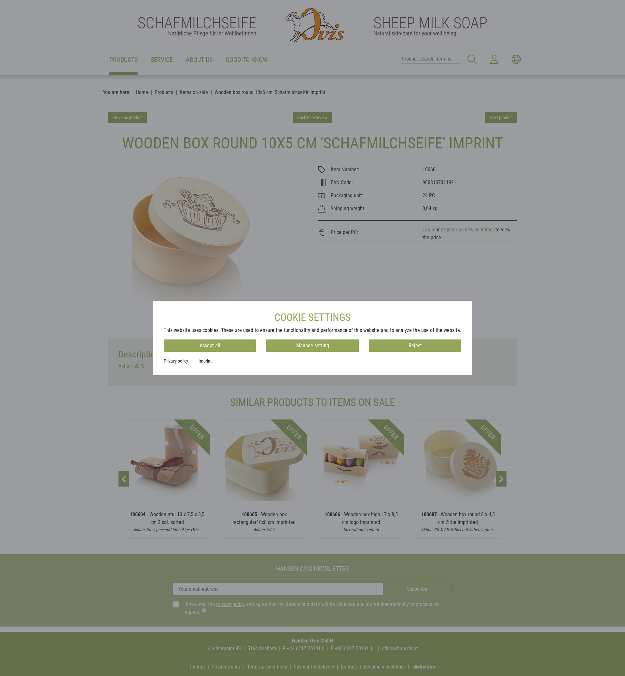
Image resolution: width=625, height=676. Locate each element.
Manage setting (312, 345)
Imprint (205, 361)
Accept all (210, 345)
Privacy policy (176, 361)
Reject (415, 345)
